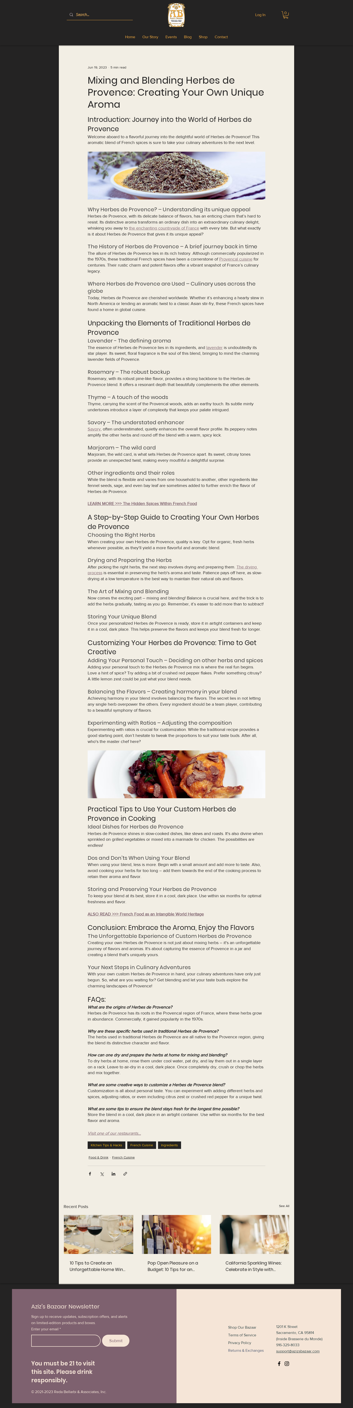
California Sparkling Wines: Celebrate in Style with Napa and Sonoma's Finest (254, 1266)
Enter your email (45, 1329)
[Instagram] (287, 1364)
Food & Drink (98, 1157)
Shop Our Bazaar (242, 1327)
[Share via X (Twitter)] (101, 1173)
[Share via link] (125, 1173)
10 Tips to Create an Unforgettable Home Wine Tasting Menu (98, 1266)
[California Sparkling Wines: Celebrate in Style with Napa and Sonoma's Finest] (254, 1234)
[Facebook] (279, 1364)
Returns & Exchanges (246, 1350)
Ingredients (169, 1145)
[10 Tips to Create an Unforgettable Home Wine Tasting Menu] (98, 1234)
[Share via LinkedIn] (113, 1173)
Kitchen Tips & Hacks (106, 1145)
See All (284, 1206)
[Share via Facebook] (90, 1173)
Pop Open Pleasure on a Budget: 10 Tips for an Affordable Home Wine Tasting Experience (173, 1266)
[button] (285, 15)
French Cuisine (141, 1145)
